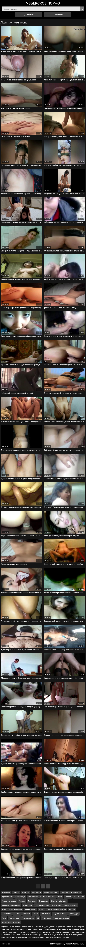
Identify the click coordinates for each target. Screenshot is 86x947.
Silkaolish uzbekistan (58, 901)
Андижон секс (30, 910)
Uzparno (22, 901)
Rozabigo (17, 914)
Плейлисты (30, 15)
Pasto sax (6, 892)
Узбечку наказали (42, 905)
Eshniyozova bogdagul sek (56, 910)
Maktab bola (27, 905)
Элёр (4, 918)
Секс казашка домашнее (12, 910)
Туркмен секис (28, 918)
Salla (60, 897)
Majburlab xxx (33, 897)
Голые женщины (70, 905)
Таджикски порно (60, 914)
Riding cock (46, 918)
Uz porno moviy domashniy (71, 892)
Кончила (16, 892)
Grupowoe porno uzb (61, 918)
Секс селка (32, 901)
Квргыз (72, 910)
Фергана (26, 914)
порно (43, 3)
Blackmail (25, 892)
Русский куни (7, 897)
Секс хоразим (79, 897)
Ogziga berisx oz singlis (11, 922)
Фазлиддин (73, 914)
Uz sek (41, 910)
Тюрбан (68, 897)
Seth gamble (36, 892)
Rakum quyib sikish (51, 892)
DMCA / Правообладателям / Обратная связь (67, 944)
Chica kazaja (20, 897)
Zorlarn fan (6, 914)
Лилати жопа (56, 905)
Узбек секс (6, 944)
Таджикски (45, 914)
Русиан (35, 914)
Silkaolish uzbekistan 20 (11, 905)
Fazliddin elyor (14, 918)
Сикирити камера (9, 901)
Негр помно (43, 901)
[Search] (82, 8)
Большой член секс (47, 897)
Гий (38, 918)
